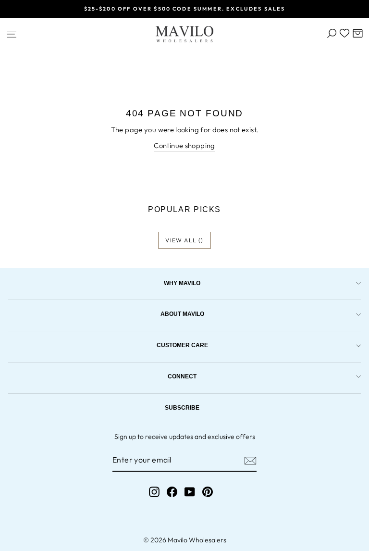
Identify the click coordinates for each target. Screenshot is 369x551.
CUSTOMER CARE (182, 345)
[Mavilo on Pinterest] (207, 491)
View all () (184, 240)
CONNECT (182, 376)
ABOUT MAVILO (182, 314)
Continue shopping (184, 145)
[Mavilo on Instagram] (154, 491)
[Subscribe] (250, 460)
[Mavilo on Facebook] (172, 491)
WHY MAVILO (182, 283)
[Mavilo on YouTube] (189, 491)
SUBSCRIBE (182, 407)
